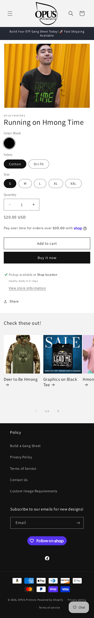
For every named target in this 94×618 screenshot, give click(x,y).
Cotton (15, 164)
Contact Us (19, 480)
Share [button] (14, 301)
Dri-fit (39, 164)
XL (56, 183)
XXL (73, 183)
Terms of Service (23, 468)
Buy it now (47, 257)
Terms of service (49, 607)
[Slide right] (58, 411)
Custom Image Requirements (33, 491)
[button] (10, 13)
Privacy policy (77, 600)
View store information (27, 288)
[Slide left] (36, 411)
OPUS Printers (27, 600)
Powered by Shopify (50, 600)
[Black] (9, 143)
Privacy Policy (21, 457)
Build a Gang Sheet (25, 446)
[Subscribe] (77, 523)
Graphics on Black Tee (60, 382)
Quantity (10, 194)
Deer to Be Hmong (21, 379)
